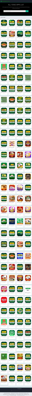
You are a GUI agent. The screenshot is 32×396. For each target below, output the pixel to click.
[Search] (27, 11)
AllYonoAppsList (20, 388)
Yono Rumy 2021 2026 (13, 393)
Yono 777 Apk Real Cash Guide (20, 394)
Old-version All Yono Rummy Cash (19, 393)
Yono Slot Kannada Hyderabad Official (12, 394)
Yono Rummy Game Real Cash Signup (20, 395)
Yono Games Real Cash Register (13, 395)
